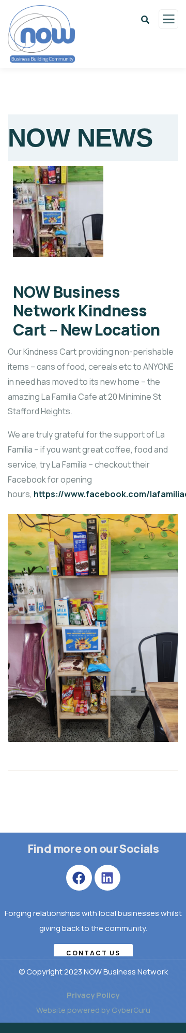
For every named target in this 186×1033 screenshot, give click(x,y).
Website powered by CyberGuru (93, 1010)
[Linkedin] (107, 878)
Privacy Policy (93, 995)
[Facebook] (79, 878)
